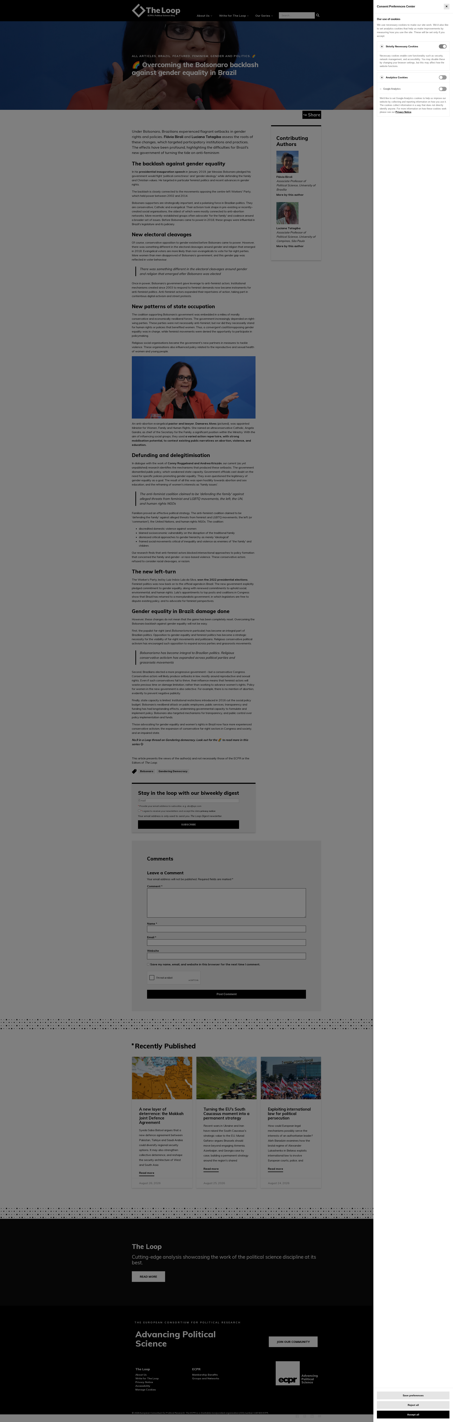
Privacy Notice (403, 112)
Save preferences (413, 1395)
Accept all (413, 1414)
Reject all (413, 1405)
